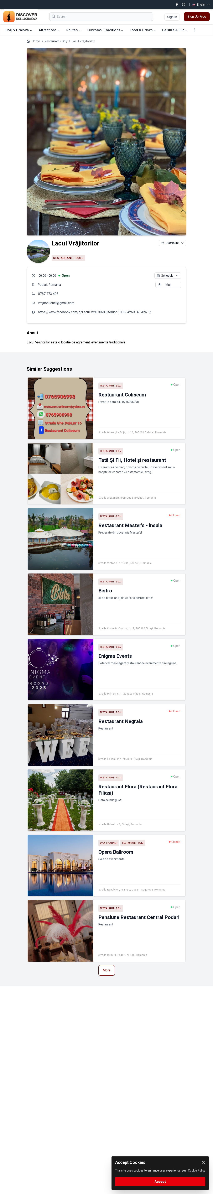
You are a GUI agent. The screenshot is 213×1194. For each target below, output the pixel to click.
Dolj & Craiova (17, 30)
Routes (72, 30)
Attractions (47, 30)
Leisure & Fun (173, 30)
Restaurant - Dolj (56, 41)
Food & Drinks (142, 30)
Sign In (172, 17)
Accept (160, 1182)
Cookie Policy (196, 1170)
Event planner (108, 843)
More (106, 970)
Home (36, 41)
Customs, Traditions (104, 30)
